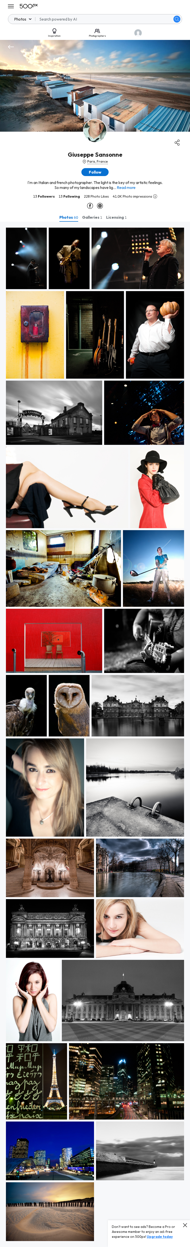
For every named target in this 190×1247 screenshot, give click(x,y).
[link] (26, 258)
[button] (177, 19)
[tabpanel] (95, 734)
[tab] (68, 217)
